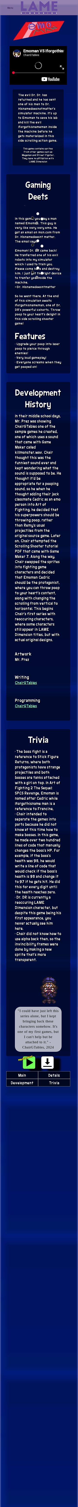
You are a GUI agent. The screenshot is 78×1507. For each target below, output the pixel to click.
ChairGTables (26, 682)
